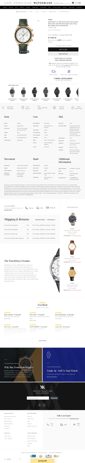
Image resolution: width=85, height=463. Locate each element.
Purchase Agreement (55, 452)
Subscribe (54, 398)
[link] (53, 72)
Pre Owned (71, 7)
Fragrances (35, 7)
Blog (28, 446)
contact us (67, 65)
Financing (6, 426)
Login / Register (8, 438)
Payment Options (8, 424)
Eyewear (28, 7)
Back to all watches (21, 11)
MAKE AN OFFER (63, 54)
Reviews (29, 424)
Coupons (29, 443)
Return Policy (7, 419)
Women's (22, 7)
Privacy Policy (43, 452)
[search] (54, 2)
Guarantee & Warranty (10, 416)
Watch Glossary (31, 438)
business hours (8, 210)
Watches (11, 7)
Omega (44, 11)
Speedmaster (52, 11)
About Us (29, 416)
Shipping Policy (8, 421)
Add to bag (63, 49)
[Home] (43, 3)
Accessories (43, 7)
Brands (5, 7)
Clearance (79, 7)
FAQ (28, 421)
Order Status (7, 436)
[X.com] (44, 405)
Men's (16, 7)
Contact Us (7, 428)
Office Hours (30, 419)
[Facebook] (39, 405)
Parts (49, 7)
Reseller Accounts (32, 426)
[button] (78, 3)
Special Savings (57, 7)
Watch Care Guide (32, 441)
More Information (52, 377)
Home (30, 11)
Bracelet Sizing (31, 436)
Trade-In (65, 7)
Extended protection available (63, 46)
